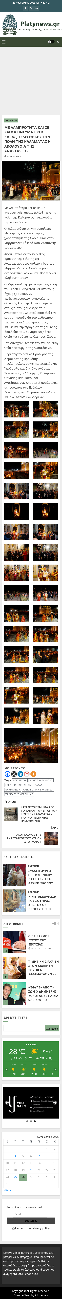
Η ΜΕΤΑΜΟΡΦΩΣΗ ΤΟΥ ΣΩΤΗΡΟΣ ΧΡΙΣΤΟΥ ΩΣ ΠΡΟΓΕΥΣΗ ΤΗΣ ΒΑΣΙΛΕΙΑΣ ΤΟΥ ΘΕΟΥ (42, 907)
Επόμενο (55, 1103)
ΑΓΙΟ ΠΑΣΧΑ (20, 780)
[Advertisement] (31, 79)
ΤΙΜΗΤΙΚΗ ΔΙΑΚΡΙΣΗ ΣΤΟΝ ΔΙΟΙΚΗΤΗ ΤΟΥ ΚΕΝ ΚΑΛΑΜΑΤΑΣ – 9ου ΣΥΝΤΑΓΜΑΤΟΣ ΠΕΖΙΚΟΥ (43, 972)
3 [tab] (35, 1121)
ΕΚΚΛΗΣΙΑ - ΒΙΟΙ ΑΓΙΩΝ (18, 785)
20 (30, 1170)
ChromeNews (22, 1295)
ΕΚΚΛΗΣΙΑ (11, 120)
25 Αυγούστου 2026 (41, 948)
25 (15, 1177)
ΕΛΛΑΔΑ (38, 785)
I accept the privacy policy (32, 1228)
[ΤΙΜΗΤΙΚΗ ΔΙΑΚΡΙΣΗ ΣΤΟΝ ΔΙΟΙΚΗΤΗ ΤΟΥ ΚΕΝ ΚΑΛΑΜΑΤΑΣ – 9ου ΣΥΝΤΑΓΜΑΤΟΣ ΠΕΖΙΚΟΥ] (14, 968)
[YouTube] (36, 8)
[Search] (58, 42)
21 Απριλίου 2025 (16, 156)
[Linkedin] (20, 774)
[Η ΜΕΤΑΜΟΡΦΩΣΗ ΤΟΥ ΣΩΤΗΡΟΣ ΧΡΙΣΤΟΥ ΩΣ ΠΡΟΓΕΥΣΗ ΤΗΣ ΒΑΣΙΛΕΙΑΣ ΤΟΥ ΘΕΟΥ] (14, 900)
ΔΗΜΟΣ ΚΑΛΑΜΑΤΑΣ (41, 780)
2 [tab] (31, 1121)
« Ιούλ (7, 1190)
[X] (31, 8)
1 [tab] (27, 1121)
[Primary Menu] (3, 41)
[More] (33, 774)
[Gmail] (27, 774)
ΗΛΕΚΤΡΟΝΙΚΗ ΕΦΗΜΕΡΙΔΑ (38, 789)
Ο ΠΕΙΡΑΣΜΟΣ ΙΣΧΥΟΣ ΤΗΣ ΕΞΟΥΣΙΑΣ (38, 940)
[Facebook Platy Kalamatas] (25, 8)
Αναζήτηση (16, 1018)
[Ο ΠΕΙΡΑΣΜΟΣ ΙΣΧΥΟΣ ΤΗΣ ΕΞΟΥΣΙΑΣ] (14, 942)
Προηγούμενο (7, 1103)
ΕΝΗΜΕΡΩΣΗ (12, 789)
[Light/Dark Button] (51, 41)
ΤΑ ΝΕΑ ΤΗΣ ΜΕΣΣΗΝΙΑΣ (19, 794)
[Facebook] (7, 774)
